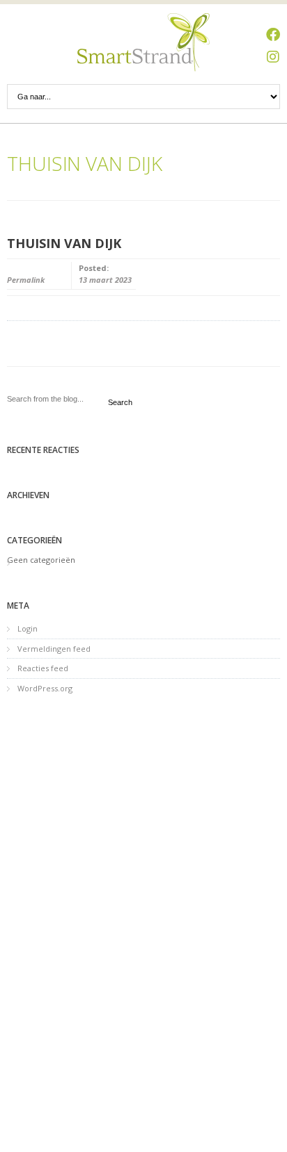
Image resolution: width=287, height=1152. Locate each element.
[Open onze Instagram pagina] (273, 57)
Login (27, 628)
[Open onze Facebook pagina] (273, 35)
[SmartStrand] (143, 42)
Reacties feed (42, 668)
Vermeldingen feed (54, 648)
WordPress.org (44, 688)
